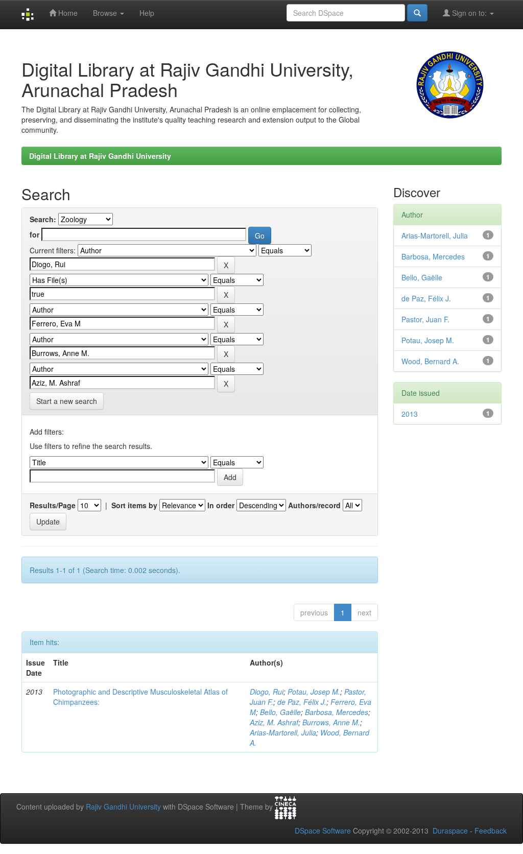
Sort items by (134, 505)
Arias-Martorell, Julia (283, 732)
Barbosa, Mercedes (336, 712)
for (34, 234)
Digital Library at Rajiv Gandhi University (100, 156)
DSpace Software (323, 830)
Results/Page (53, 505)
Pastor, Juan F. (425, 319)
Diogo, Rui (266, 691)
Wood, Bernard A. (430, 361)
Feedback (490, 830)
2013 (409, 414)
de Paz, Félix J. (301, 702)
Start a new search (66, 401)
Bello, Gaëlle (280, 712)
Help (146, 13)
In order (220, 505)
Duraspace (450, 830)
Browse (106, 13)
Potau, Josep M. (314, 691)
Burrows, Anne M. (331, 722)
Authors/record (314, 505)
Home (67, 13)
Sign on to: (469, 13)
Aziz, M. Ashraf (274, 722)
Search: (43, 219)
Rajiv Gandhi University (123, 807)
